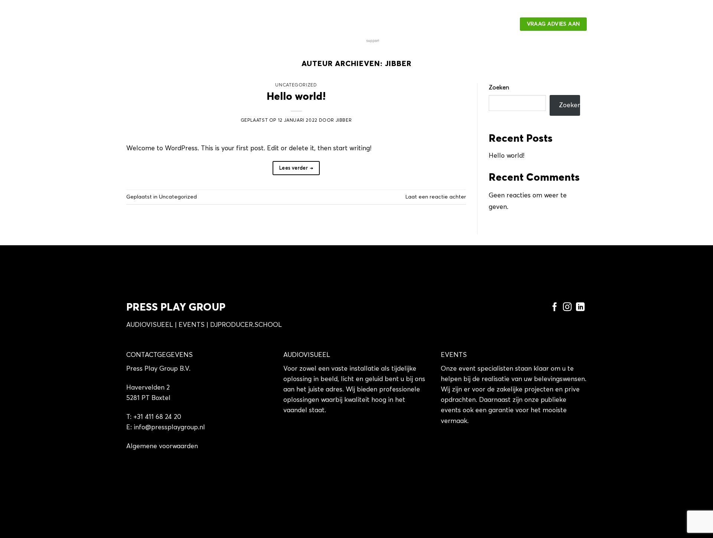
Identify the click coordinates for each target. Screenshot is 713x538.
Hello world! (296, 97)
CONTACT (233, 24)
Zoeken (499, 88)
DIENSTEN (143, 24)
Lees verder (296, 168)
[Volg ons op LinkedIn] (580, 307)
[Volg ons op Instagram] (567, 307)
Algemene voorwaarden (162, 446)
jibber (398, 64)
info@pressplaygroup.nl (169, 427)
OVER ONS (191, 24)
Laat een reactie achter (436, 197)
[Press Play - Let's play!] (356, 24)
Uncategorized (296, 85)
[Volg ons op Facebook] (554, 307)
